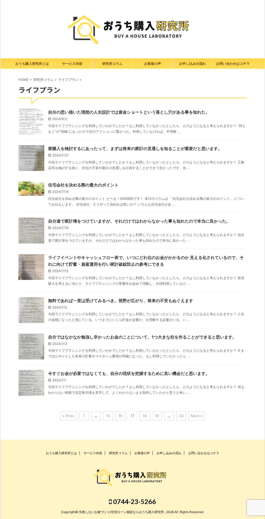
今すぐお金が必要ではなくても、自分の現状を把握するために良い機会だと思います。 (129, 373)
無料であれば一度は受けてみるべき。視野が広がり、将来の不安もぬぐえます (120, 300)
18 (145, 415)
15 (108, 415)
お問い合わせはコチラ (233, 63)
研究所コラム (112, 63)
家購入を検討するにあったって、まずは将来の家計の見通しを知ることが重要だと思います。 (135, 148)
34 (181, 415)
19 (157, 415)
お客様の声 (152, 63)
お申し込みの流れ (192, 63)
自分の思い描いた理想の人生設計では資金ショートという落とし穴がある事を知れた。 (129, 112)
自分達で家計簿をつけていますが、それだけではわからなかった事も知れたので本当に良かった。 (139, 221)
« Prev (68, 415)
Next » (196, 415)
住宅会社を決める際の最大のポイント (83, 184)
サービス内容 (72, 63)
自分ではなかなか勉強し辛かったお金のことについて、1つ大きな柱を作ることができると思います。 (142, 337)
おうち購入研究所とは (32, 63)
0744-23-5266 (134, 501)
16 (120, 415)
